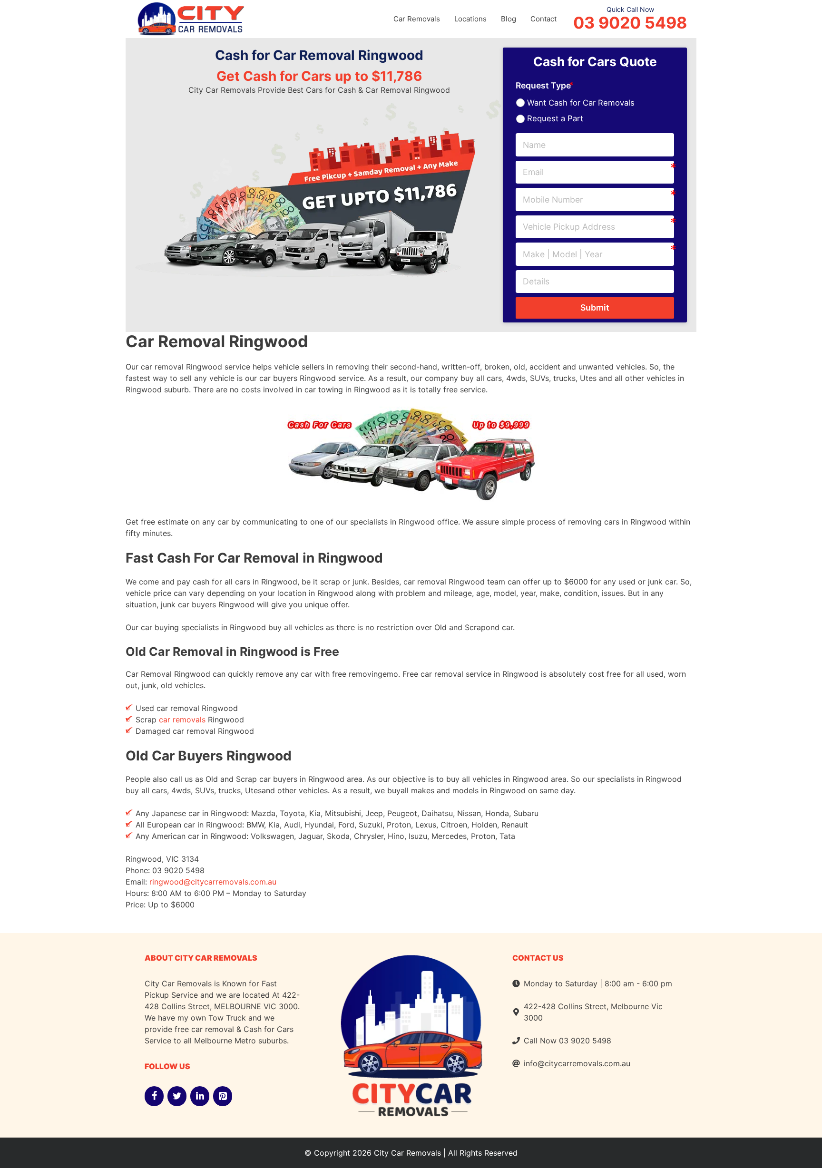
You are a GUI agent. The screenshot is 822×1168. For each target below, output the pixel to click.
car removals (182, 719)
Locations (470, 18)
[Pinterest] (222, 1096)
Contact (543, 18)
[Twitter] (176, 1096)
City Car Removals (407, 1153)
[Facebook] (154, 1096)
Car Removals (416, 18)
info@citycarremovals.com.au (577, 1063)
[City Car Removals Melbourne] (190, 17)
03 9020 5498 (630, 22)
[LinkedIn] (199, 1096)
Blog (508, 18)
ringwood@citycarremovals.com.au (212, 881)
